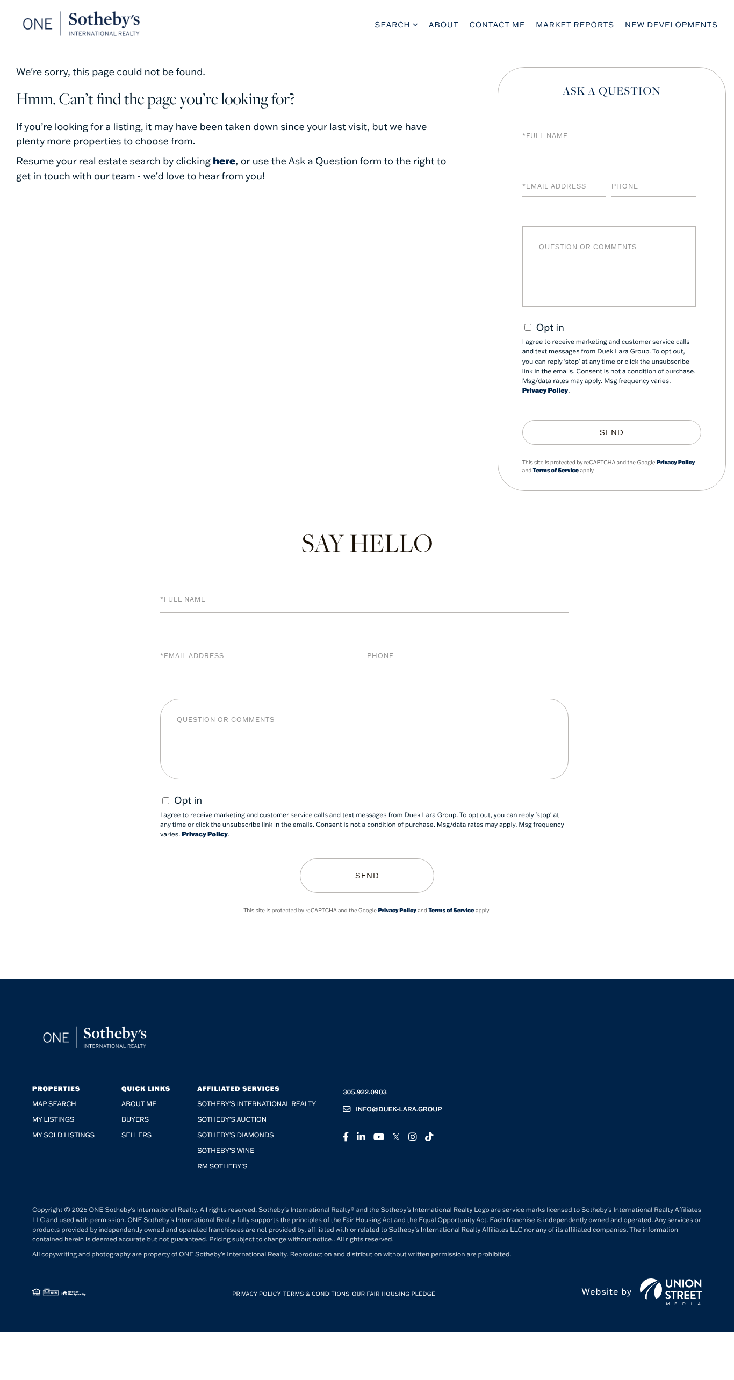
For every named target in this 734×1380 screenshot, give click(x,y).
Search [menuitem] (393, 25)
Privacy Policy (545, 391)
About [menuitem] (444, 25)
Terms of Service (556, 470)
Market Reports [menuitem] (575, 25)
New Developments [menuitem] (671, 25)
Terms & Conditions (316, 1293)
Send (612, 432)
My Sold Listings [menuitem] (63, 1135)
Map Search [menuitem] (54, 1104)
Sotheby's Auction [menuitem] (232, 1120)
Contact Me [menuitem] (497, 25)
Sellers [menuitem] (136, 1135)
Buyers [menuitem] (135, 1120)
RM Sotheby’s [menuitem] (222, 1166)
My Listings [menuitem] (53, 1120)
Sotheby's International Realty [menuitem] (256, 1104)
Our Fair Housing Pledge (393, 1293)
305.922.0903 (365, 1092)
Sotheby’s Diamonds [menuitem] (235, 1135)
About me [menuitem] (138, 1104)
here (224, 160)
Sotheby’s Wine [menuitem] (225, 1151)
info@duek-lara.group (399, 1110)
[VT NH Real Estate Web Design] (671, 1291)
